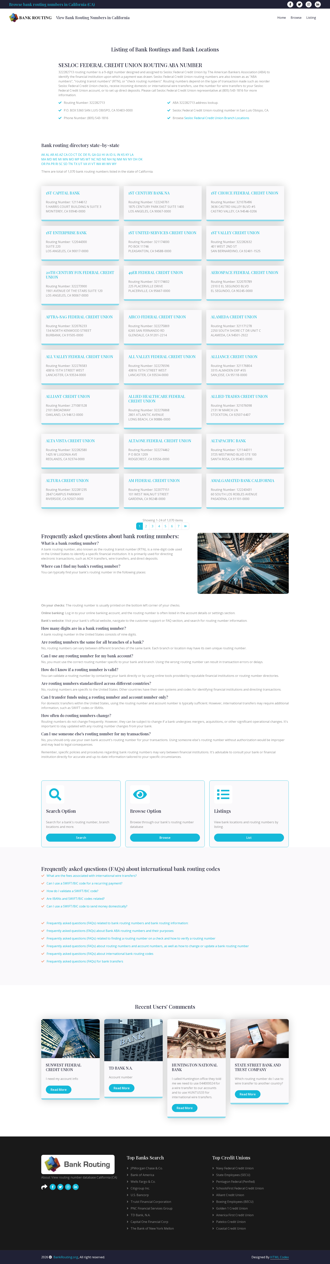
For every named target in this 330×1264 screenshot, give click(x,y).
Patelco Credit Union (230, 1222)
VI (89, 164)
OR (43, 164)
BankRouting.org (65, 1257)
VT (93, 164)
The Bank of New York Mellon (152, 1228)
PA (48, 164)
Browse (296, 17)
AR (52, 155)
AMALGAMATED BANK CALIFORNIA (242, 480)
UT (80, 164)
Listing (311, 17)
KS (123, 155)
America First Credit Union (234, 1215)
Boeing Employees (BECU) (234, 1202)
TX (75, 164)
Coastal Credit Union (230, 1228)
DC (80, 155)
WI (104, 164)
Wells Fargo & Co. (142, 1181)
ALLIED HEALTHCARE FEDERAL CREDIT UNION (156, 398)
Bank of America (142, 1175)
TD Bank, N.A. (140, 1215)
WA (98, 164)
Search (81, 838)
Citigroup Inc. (140, 1188)
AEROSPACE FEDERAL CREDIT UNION (244, 272)
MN (65, 159)
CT (75, 155)
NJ (114, 159)
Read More (59, 1090)
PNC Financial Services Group (151, 1208)
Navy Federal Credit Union (234, 1168)
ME (55, 159)
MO (71, 159)
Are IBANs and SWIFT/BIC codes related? (76, 899)
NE (104, 159)
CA (66, 155)
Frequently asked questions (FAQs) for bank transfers (85, 961)
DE (85, 155)
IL (114, 155)
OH (135, 159)
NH (109, 159)
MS (82, 159)
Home (281, 17)
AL (47, 155)
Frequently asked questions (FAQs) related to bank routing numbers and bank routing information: (117, 923)
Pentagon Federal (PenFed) (235, 1181)
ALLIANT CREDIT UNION (68, 396)
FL (89, 155)
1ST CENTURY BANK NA (149, 192)
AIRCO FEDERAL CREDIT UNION (157, 316)
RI (56, 164)
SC (61, 164)
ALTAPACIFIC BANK (228, 440)
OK (140, 159)
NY (130, 159)
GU (99, 155)
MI (60, 159)
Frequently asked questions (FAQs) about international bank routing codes (100, 954)
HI (103, 155)
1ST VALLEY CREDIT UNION (235, 232)
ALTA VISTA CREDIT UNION (70, 440)
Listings (222, 811)
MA (43, 159)
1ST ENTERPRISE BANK (66, 232)
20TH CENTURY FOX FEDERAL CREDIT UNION (80, 275)
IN (118, 155)
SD (65, 164)
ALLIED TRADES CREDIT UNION (239, 396)
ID (111, 155)
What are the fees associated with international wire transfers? (92, 876)
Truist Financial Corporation (150, 1202)
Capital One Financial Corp (149, 1222)
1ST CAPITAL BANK (63, 192)
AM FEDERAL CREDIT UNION (154, 480)
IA (107, 155)
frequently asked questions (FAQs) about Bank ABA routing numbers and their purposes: (110, 931)
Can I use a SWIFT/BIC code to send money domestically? (87, 906)
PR (53, 164)
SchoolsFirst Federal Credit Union (239, 1188)
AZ (61, 155)
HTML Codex (279, 1257)
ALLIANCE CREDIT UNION (234, 356)
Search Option (61, 811)
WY (114, 164)
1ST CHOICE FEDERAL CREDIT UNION (244, 192)
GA (94, 155)
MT (88, 159)
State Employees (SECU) (232, 1175)
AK (43, 155)
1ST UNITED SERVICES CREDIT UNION (162, 232)
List (249, 838)
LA (131, 155)
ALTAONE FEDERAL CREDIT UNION (159, 440)
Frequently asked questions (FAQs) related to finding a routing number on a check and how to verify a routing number (131, 938)
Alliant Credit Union (229, 1195)
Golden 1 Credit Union (231, 1208)
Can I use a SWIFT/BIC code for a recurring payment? (84, 883)
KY (127, 155)
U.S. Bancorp (139, 1195)
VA (85, 164)
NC (93, 159)
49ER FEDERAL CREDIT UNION (155, 272)
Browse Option (145, 811)
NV (125, 159)
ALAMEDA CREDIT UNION (234, 316)
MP (77, 159)
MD (49, 159)
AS (56, 155)
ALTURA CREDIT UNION (67, 480)
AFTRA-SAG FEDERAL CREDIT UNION (79, 316)
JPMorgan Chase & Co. (146, 1168)
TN (70, 164)
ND (98, 159)
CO (70, 155)
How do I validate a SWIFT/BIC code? (72, 891)
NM (119, 159)
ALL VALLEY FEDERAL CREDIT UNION (79, 356)
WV (108, 164)
